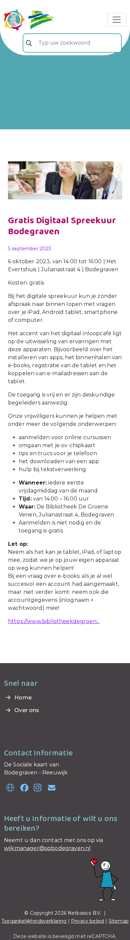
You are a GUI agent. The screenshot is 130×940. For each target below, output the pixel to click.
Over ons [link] (26, 710)
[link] (30, 19)
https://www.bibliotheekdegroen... (54, 621)
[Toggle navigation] (116, 19)
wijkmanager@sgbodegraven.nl (47, 848)
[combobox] (72, 43)
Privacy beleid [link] (87, 921)
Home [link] (22, 697)
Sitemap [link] (119, 921)
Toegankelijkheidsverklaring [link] (33, 921)
